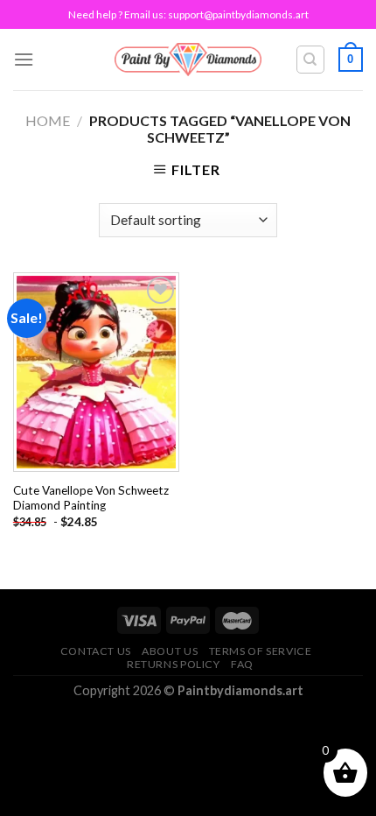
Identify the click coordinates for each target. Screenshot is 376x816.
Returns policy (173, 664)
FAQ (242, 664)
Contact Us (95, 651)
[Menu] (23, 59)
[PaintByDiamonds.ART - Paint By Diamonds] (188, 59)
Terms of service (260, 651)
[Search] (310, 60)
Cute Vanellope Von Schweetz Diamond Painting (91, 498)
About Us (170, 651)
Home (47, 120)
